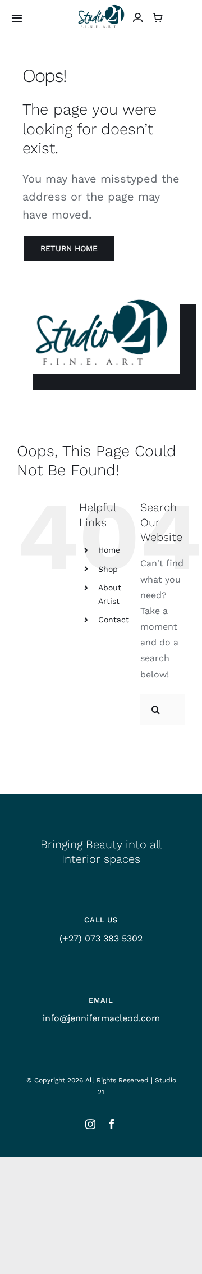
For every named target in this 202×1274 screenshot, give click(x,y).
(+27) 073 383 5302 (101, 938)
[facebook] (112, 1124)
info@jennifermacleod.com (101, 1018)
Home (109, 549)
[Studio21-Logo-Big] (101, 7)
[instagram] (90, 1124)
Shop (108, 569)
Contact (113, 619)
